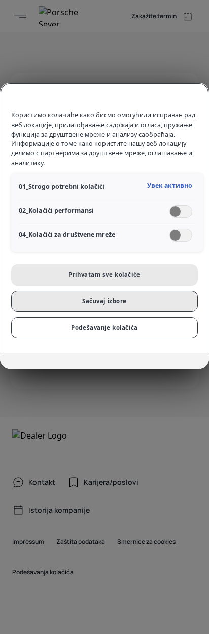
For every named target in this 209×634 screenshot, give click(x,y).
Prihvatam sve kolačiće (104, 275)
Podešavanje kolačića (104, 327)
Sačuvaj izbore (104, 301)
